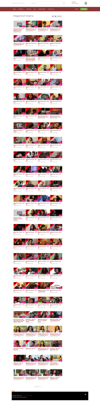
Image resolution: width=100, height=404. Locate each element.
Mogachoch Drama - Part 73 (55, 291)
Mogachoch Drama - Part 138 (55, 73)
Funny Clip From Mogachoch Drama (54, 363)
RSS (14, 391)
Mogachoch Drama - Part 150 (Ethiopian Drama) (31, 29)
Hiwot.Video (18, 3)
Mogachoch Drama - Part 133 (19, 102)
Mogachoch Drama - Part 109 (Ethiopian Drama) (43, 349)
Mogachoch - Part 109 (30, 348)
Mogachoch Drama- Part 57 (31, 44)
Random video (42, 9)
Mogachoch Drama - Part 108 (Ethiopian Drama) (31, 363)
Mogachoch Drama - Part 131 (31, 102)
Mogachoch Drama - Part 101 (55, 203)
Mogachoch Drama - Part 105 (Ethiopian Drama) (31, 378)
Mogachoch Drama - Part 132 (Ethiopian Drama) (55, 320)
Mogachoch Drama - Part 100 (31, 218)
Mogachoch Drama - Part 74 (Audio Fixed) (43, 291)
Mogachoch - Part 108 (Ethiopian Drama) (18, 363)
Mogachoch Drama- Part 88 (55, 247)
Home (14, 9)
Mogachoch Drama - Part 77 (55, 276)
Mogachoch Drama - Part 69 (55, 305)
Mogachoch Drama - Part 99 (43, 218)
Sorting (59, 16)
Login (73, 3)
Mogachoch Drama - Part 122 (31, 145)
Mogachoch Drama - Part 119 (19, 160)
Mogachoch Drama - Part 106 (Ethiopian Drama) (19, 378)
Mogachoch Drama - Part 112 (43, 174)
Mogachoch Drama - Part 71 (31, 305)
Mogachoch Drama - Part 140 (31, 73)
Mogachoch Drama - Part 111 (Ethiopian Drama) (43, 334)
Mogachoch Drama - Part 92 (19, 247)
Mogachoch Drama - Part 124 (55, 131)
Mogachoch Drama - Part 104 (19, 203)
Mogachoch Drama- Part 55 (55, 44)
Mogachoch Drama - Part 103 (31, 203)
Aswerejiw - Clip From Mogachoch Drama (55, 349)
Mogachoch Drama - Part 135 (43, 87)
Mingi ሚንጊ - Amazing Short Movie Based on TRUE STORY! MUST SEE (30, 59)
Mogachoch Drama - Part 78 (43, 276)
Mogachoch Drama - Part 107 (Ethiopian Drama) (43, 363)
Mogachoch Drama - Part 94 (43, 232)
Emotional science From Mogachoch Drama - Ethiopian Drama (19, 30)
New (35, 9)
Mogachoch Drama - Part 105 (55, 189)
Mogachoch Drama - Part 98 (55, 218)
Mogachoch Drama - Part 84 (31, 261)
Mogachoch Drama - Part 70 (43, 305)
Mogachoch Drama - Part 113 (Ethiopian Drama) (19, 334)
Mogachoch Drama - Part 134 (55, 87)
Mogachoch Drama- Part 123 (19, 145)
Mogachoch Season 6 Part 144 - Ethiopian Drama (42, 320)
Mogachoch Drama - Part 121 (43, 145)
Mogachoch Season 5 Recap (18, 131)
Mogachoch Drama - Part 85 (19, 261)
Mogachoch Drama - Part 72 (19, 305)
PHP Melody (23, 395)
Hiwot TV (26, 394)
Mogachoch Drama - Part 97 (19, 232)
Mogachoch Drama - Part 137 (19, 87)
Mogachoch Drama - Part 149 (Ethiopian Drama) (43, 29)
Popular (29, 9)
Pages (76, 9)
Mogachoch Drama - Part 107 (31, 189)
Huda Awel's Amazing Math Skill (18, 349)
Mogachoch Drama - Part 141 (19, 73)
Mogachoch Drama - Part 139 (43, 73)
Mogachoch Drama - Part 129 (55, 102)
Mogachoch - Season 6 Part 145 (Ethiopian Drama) (31, 320)
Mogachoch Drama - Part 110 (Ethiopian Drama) (55, 334)
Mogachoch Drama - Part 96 (31, 232)
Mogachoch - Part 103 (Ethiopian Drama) (55, 378)
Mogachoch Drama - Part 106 (43, 189)
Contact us (51, 9)
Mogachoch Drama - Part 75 (31, 291)
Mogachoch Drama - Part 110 (19, 189)
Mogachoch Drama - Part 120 (55, 145)
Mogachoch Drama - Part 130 (43, 102)
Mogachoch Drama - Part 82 (55, 261)
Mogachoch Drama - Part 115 (19, 174)
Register (76, 3)
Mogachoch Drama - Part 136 (31, 87)
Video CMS (29, 395)
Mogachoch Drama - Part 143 (43, 58)
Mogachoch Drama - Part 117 (43, 160)
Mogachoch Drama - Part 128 (19, 116)
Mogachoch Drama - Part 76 (19, 291)
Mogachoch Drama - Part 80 (19, 276)
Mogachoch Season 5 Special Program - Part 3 (43, 116)
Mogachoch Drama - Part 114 (31, 174)
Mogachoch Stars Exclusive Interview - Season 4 (18, 219)
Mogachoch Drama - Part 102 (43, 203)
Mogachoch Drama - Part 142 (55, 58)
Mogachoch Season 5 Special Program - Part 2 (55, 116)
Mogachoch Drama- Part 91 (31, 247)
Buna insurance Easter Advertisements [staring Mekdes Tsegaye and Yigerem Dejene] (19, 321)
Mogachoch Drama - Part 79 (31, 276)
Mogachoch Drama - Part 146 (19, 58)
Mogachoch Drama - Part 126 (31, 131)
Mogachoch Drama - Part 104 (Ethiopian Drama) (43, 378)
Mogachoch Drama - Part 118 (31, 160)
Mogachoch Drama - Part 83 (43, 261)
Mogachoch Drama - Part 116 (55, 160)
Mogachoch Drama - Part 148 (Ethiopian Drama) (55, 29)
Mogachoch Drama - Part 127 (31, 116)
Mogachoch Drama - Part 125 (43, 131)
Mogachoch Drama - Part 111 (55, 174)
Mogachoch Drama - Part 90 (43, 247)
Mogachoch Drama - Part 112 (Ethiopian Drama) (31, 334)
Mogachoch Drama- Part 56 (43, 44)
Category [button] (21, 9)
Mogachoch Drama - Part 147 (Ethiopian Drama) (19, 44)
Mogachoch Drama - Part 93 (55, 232)
